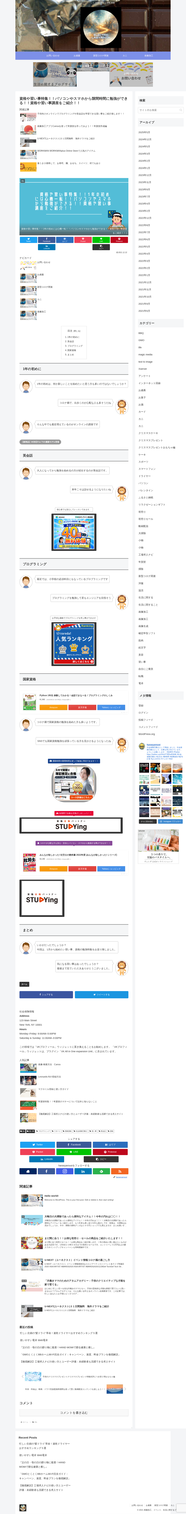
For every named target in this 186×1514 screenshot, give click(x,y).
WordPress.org (146, 734)
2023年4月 (144, 203)
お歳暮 (142, 390)
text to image (145, 361)
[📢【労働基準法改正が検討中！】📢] (177, 779)
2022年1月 (144, 275)
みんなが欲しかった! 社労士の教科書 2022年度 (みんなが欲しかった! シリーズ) (78, 855)
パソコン (143, 483)
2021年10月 (145, 296)
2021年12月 (145, 282)
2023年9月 (144, 189)
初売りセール (145, 519)
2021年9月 (144, 303)
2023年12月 (145, 175)
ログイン (143, 712)
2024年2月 (144, 160)
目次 (70, 330)
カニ (140, 419)
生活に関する (145, 597)
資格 (111, 1131)
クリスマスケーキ (148, 433)
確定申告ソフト (147, 633)
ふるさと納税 (145, 497)
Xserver (142, 369)
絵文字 (142, 647)
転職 (140, 676)
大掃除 (142, 533)
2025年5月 (144, 132)
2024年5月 (144, 146)
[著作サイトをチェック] (28, 1171)
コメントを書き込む (74, 1412)
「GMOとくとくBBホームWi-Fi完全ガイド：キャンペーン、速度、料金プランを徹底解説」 (70, 1354)
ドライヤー (144, 476)
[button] (101, 247)
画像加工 (143, 611)
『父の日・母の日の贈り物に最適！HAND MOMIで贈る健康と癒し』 (58, 1347)
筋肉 (140, 640)
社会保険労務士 (81, 1131)
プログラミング (75, 346)
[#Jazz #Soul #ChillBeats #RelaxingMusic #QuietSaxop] (166, 812)
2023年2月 (144, 211)
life (23, 1131)
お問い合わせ (137, 1505)
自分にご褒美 (145, 669)
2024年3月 (144, 153)
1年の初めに (73, 337)
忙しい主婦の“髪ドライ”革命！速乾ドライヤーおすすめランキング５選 (59, 1333)
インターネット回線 (149, 383)
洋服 (140, 583)
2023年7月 (144, 196)
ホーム (24, 984)
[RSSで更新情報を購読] (119, 1171)
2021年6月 (144, 311)
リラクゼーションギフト (151, 504)
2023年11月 (144, 182)
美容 (140, 654)
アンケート (144, 376)
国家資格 (71, 350)
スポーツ (143, 461)
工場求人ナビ (145, 554)
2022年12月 (145, 218)
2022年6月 (144, 239)
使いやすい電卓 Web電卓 (34, 1340)
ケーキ (142, 454)
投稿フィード (145, 720)
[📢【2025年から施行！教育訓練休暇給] (155, 790)
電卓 (140, 683)
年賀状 (142, 562)
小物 (140, 540)
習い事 (31, 1131)
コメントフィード (148, 727)
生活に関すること (148, 604)
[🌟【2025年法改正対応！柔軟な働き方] (144, 779)
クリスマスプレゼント (150, 440)
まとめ (70, 354)
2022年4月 (144, 253)
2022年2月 (144, 268)
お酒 (140, 404)
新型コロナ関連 (147, 576)
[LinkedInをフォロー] (83, 1171)
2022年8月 (144, 225)
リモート (57, 1131)
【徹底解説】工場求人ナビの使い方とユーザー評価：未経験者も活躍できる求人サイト (68, 1361)
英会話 (70, 341)
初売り (142, 511)
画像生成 (143, 626)
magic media (145, 354)
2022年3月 (144, 261)
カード (142, 411)
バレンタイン (145, 490)
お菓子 (142, 397)
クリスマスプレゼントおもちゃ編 (156, 447)
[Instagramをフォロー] (64, 1171)
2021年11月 (144, 289)
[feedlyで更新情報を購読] (101, 1171)
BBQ (141, 333)
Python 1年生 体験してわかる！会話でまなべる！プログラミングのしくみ (76, 695)
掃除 (140, 569)
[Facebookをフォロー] (46, 1171)
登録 (140, 705)
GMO (141, 340)
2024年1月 (144, 168)
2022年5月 (144, 246)
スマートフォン (147, 469)
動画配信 (143, 526)
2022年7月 (144, 232)
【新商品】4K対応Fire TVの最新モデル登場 (40, 442)
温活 (140, 590)
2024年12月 (145, 139)
